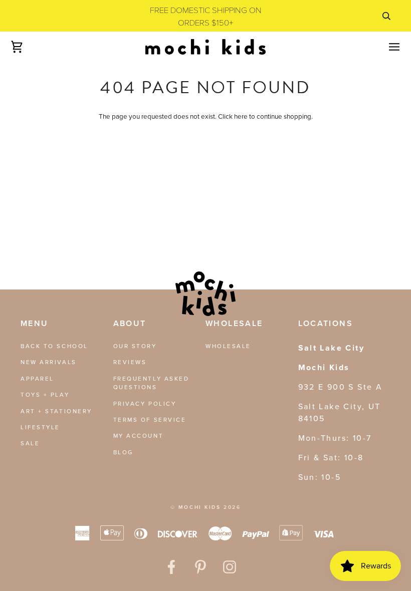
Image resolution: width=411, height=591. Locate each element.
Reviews (130, 362)
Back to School (54, 346)
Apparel (37, 378)
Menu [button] (35, 323)
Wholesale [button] (234, 323)
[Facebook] (171, 567)
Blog (123, 452)
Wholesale (228, 346)
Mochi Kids (199, 507)
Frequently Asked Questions (151, 383)
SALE (30, 443)
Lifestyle (40, 427)
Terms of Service (149, 419)
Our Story (135, 346)
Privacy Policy (144, 403)
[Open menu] (385, 47)
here (241, 116)
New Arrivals (49, 362)
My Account (138, 435)
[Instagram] (230, 567)
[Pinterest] (200, 567)
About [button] (129, 323)
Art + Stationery (56, 411)
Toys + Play (45, 394)
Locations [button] (325, 323)
